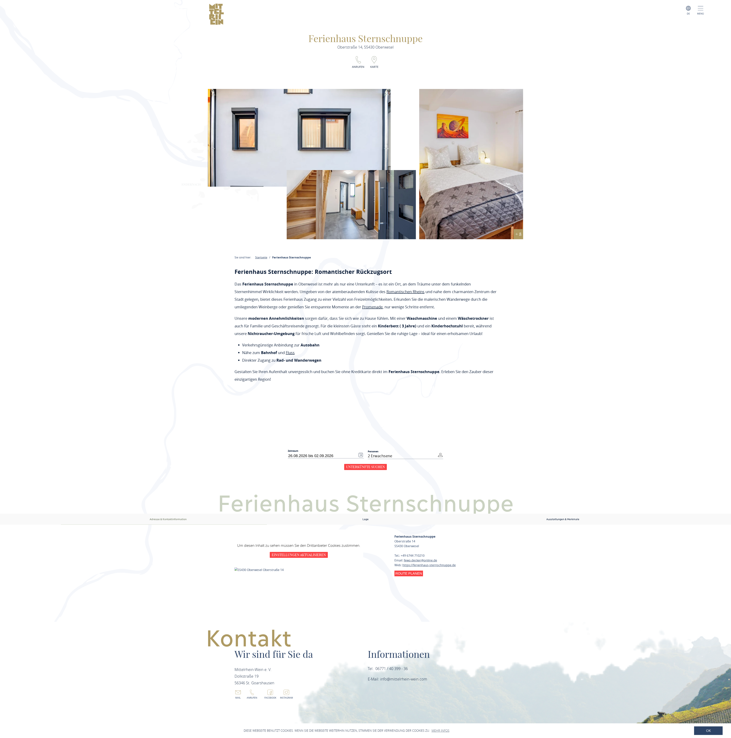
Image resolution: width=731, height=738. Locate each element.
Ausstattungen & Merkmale (562, 519)
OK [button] (708, 730)
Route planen (408, 573)
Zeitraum (293, 451)
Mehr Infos (440, 730)
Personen (373, 451)
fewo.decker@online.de (420, 560)
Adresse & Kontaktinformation (168, 519)
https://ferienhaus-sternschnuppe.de (429, 565)
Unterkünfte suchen (365, 467)
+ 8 (518, 234)
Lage (365, 519)
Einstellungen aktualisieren (299, 555)
